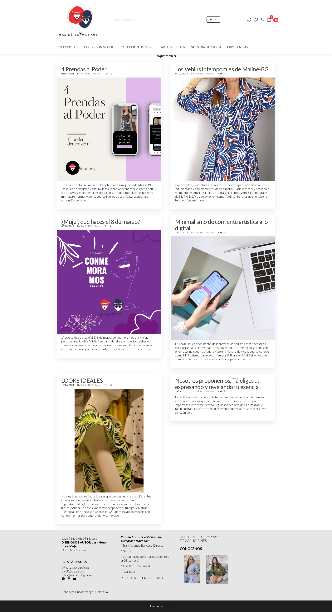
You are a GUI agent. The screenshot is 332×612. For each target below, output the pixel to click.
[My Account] (262, 19)
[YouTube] (74, 579)
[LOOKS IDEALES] (109, 440)
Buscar (213, 19)
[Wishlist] (255, 19)
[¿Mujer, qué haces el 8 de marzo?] (109, 281)
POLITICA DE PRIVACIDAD (142, 578)
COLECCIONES (67, 47)
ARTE (165, 47)
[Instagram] (69, 579)
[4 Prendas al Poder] (109, 129)
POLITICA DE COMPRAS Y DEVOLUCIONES (200, 539)
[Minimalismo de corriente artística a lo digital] (223, 288)
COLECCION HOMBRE (137, 47)
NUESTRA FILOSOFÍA (206, 47)
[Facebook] (63, 579)
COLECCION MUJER (98, 47)
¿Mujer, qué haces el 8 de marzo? (100, 221)
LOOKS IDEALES (82, 380)
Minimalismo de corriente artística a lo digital (221, 224)
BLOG (180, 47)
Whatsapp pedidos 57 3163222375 (75, 569)
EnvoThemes (173, 606)
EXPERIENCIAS (237, 47)
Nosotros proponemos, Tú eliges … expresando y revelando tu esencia (217, 383)
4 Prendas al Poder (84, 69)
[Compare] (249, 19)
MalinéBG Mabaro (90, 73)
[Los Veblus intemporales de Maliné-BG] (223, 129)
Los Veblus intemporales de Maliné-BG (222, 69)
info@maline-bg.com (76, 575)
